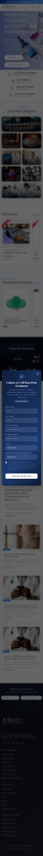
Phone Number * (12, 434)
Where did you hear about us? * (18, 453)
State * (8, 444)
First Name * (10, 407)
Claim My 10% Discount (21, 476)
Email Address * (11, 425)
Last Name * (10, 416)
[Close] (37, 374)
